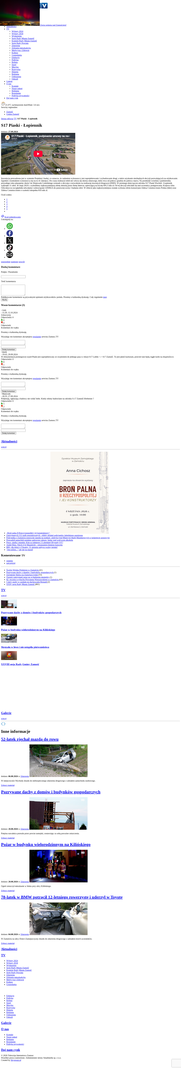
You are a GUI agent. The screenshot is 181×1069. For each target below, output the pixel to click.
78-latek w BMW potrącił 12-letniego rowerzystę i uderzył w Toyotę (62, 897)
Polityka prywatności (20, 96)
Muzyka (15, 67)
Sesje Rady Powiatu (20, 43)
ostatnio (9, 561)
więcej (3, 447)
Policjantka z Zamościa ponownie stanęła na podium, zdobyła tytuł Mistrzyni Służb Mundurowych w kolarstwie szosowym (58, 538)
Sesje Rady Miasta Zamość (23, 38)
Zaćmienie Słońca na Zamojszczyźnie (22, 575)
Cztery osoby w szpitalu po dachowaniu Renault (26, 582)
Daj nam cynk (10, 1050)
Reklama (15, 74)
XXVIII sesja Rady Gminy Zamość (20, 664)
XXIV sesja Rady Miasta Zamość (20, 584)
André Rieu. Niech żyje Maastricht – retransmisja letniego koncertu (34, 545)
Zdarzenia (16, 45)
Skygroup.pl (16, 1060)
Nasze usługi (17, 88)
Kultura (15, 53)
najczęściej (10, 563)
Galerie (6, 713)
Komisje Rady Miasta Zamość (24, 41)
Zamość (9, 112)
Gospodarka (17, 55)
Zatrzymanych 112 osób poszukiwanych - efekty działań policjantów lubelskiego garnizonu (44, 535)
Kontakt (15, 86)
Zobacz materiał (7, 785)
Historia (15, 72)
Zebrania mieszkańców (21, 48)
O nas (5, 1029)
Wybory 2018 (17, 34)
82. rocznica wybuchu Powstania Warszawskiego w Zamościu (32, 579)
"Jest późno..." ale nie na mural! (19, 550)
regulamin (37, 337)
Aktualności (9, 441)
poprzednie (5, 262)
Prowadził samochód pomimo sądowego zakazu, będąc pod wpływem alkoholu (39, 540)
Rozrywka (16, 69)
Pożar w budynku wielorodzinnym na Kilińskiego (28, 629)
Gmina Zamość (12, 114)
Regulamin (16, 93)
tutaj (105, 297)
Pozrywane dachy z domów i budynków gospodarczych (30, 572)
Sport (14, 65)
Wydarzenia (17, 36)
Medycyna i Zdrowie (20, 50)
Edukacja (15, 57)
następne (14, 262)
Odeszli (15, 79)
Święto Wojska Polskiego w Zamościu (22, 570)
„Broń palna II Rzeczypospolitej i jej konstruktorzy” (28, 533)
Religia (15, 62)
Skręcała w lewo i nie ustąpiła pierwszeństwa (25, 647)
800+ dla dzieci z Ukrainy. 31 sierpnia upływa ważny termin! (32, 547)
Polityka (15, 60)
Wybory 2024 (17, 31)
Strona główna (7, 119)
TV (15, 119)
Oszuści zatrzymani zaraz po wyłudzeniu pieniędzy (28, 577)
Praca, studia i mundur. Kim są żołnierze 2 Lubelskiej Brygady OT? (34, 542)
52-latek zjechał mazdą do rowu (30, 739)
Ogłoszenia (16, 76)
